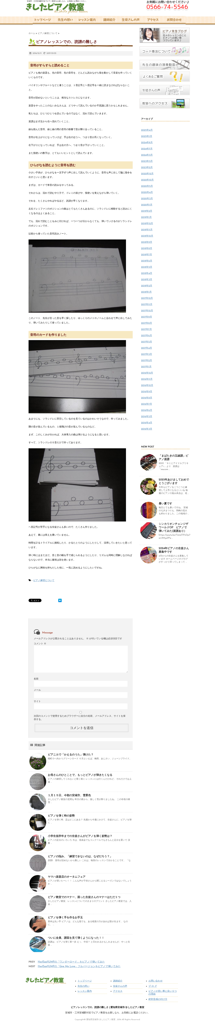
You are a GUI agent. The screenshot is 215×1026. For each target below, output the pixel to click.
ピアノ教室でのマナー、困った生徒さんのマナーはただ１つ (84, 897)
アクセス (117, 991)
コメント (40, 643)
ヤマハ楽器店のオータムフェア (66, 877)
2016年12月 (147, 373)
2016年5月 (146, 416)
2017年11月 (146, 304)
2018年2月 (146, 286)
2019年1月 (146, 217)
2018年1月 (146, 292)
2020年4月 (147, 192)
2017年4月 (146, 348)
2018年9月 (146, 242)
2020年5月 (147, 186)
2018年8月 (146, 248)
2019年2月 (146, 211)
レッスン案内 (85, 991)
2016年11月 (147, 379)
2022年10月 (147, 180)
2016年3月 (146, 429)
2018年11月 (147, 230)
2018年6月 (146, 261)
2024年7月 (147, 149)
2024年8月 (147, 142)
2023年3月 (147, 161)
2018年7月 (146, 254)
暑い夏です (165, 503)
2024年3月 (147, 155)
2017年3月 (146, 354)
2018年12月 (147, 223)
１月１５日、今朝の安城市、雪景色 (69, 795)
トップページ (85, 981)
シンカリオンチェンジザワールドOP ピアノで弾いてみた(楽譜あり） (173, 527)
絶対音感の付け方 (157, 999)
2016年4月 (146, 423)
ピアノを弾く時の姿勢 (61, 815)
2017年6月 (146, 335)
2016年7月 (146, 404)
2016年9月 (146, 391)
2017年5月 (146, 342)
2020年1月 (146, 205)
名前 (36, 679)
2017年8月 (146, 323)
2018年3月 (146, 279)
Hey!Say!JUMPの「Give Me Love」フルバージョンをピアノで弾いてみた (79, 966)
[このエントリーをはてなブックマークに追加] (60, 600)
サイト (37, 701)
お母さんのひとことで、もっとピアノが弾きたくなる (80, 775)
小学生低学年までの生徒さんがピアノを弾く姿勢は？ (80, 836)
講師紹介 (117, 981)
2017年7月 (146, 329)
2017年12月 (147, 298)
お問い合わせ (155, 981)
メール (37, 690)
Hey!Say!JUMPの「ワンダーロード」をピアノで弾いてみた (71, 962)
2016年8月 (146, 398)
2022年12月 (147, 173)
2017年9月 (146, 317)
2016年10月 (147, 385)
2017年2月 (146, 360)
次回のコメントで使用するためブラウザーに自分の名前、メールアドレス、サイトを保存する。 (79, 718)
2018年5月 (146, 267)
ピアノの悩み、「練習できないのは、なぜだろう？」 (80, 856)
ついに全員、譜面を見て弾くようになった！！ (76, 938)
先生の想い (83, 986)
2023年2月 (147, 167)
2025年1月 (146, 136)
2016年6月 (146, 410)
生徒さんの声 (120, 986)
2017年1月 (146, 367)
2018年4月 (146, 273)
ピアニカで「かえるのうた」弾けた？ (71, 754)
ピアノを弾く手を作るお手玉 (65, 917)
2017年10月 (147, 310)
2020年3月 (147, 198)
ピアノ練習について (43, 580)
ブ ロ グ (152, 986)
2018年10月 (147, 236)
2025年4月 (147, 130)
